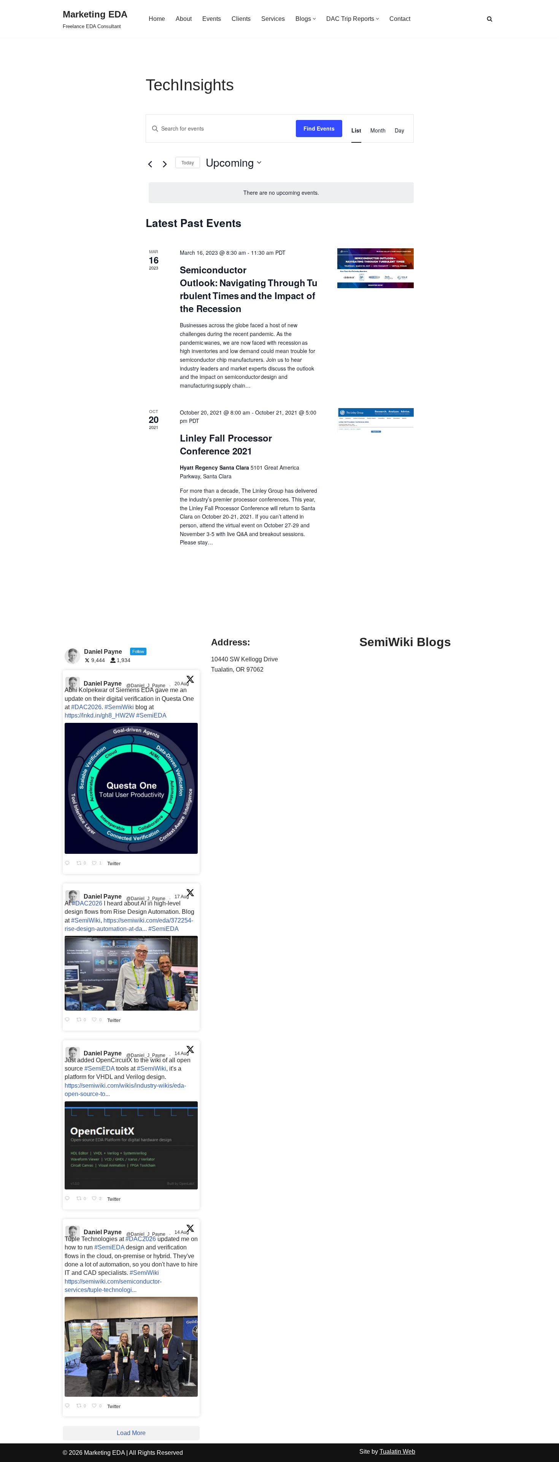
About (184, 19)
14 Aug (182, 1053)
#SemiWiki (119, 707)
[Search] (489, 19)
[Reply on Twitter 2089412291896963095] (69, 1020)
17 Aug (182, 896)
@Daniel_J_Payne (145, 685)
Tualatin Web (397, 1451)
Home (157, 19)
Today (187, 162)
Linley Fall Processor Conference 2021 (226, 444)
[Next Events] (165, 164)
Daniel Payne (103, 683)
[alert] (281, 192)
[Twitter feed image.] (131, 788)
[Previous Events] (150, 164)
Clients (241, 19)
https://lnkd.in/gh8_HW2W (100, 715)
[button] (314, 18)
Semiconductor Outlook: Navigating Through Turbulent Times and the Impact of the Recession (249, 289)
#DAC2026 (86, 707)
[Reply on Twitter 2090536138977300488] (69, 863)
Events (211, 19)
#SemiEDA (151, 715)
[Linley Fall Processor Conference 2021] (375, 421)
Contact (399, 19)
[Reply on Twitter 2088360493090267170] (69, 1198)
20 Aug (182, 683)
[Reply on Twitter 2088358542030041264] (69, 1406)
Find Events (319, 128)
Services (273, 19)
